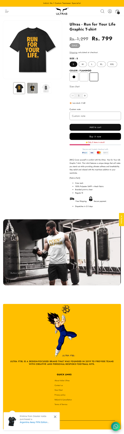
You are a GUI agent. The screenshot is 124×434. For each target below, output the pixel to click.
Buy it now (95, 136)
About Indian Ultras (62, 380)
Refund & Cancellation (63, 399)
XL (101, 64)
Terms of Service (61, 404)
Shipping (73, 52)
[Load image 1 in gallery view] (19, 88)
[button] (102, 11)
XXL (112, 64)
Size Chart (59, 390)
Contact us (59, 385)
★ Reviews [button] (121, 219)
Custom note (75, 109)
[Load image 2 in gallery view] (32, 88)
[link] (17, 273)
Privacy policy (60, 395)
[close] (55, 417)
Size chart (75, 86)
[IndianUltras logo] (62, 11)
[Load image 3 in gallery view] (45, 88)
